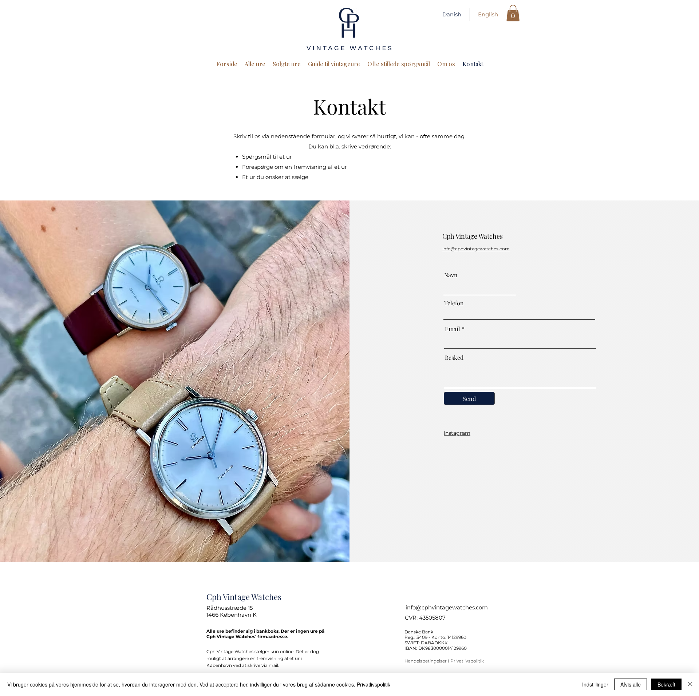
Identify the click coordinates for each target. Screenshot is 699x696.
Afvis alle (630, 684)
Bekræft (666, 684)
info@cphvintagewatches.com (447, 607)
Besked (454, 358)
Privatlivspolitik (467, 661)
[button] (513, 13)
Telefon (454, 303)
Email (452, 329)
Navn (451, 275)
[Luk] (690, 684)
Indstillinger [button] (595, 684)
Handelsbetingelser (425, 661)
